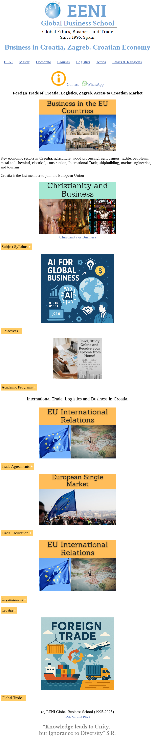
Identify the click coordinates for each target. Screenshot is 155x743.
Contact (73, 84)
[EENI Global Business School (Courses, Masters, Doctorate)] (77, 39)
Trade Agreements (15, 466)
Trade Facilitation (15, 533)
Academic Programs (17, 387)
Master (24, 62)
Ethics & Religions (127, 62)
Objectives (10, 331)
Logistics (83, 62)
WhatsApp (95, 84)
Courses (63, 62)
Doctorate (43, 62)
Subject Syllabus (14, 246)
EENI (8, 62)
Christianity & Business (77, 237)
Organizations (12, 599)
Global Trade (12, 698)
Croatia (7, 610)
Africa (101, 62)
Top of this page (77, 716)
